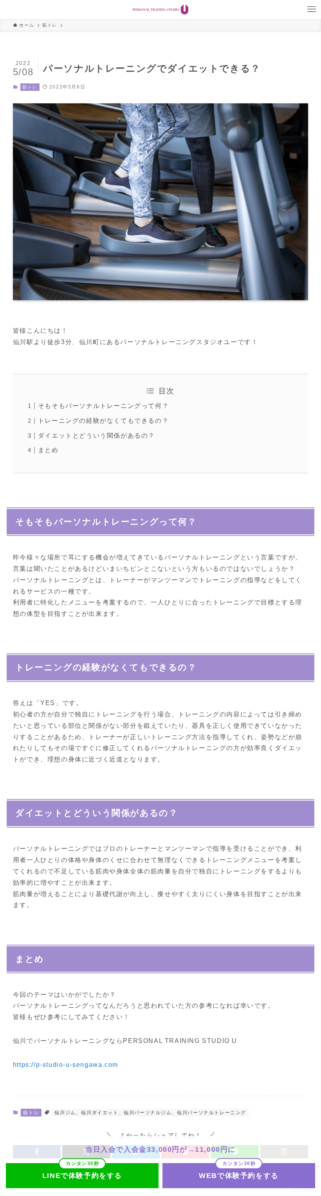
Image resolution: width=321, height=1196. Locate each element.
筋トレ (29, 87)
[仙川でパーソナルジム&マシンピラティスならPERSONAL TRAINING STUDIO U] (160, 9)
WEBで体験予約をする (239, 1176)
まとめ (48, 450)
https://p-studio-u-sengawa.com (65, 1064)
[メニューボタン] (311, 9)
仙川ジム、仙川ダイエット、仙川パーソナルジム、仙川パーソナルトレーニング (150, 1112)
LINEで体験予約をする (82, 1176)
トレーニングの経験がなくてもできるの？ (103, 420)
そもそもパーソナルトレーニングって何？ (103, 405)
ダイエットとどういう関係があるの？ (96, 435)
